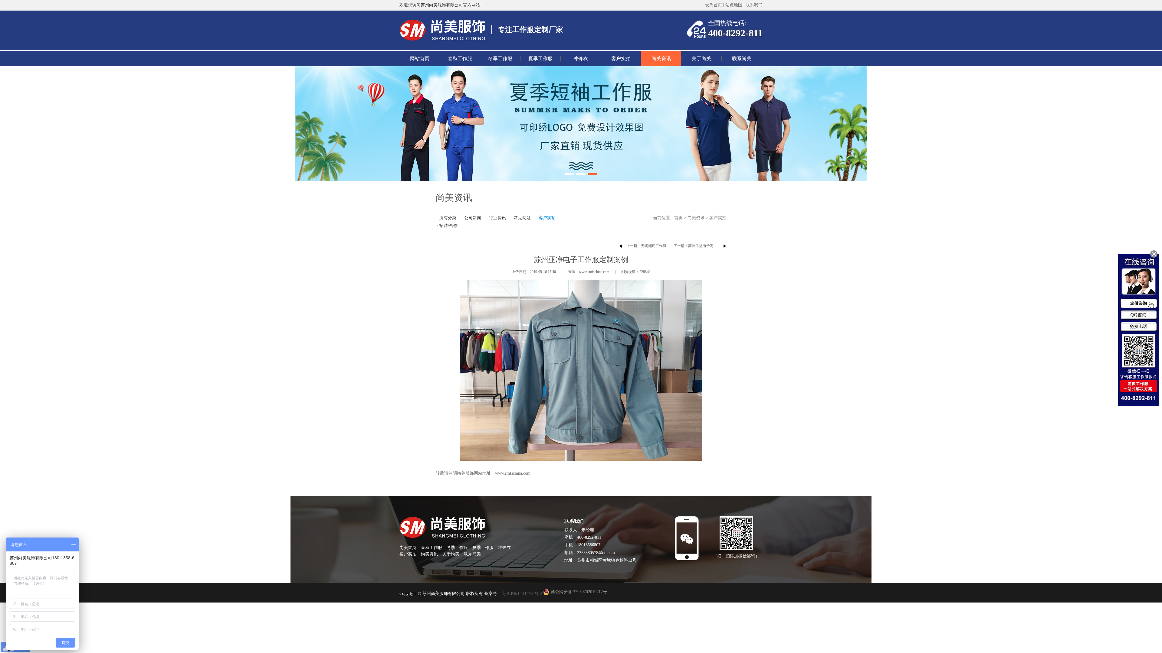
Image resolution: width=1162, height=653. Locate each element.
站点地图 (733, 5)
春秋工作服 (460, 58)
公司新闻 (472, 218)
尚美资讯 (661, 58)
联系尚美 (741, 58)
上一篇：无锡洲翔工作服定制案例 (653, 246)
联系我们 (754, 5)
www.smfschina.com (512, 473)
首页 (678, 218)
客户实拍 (621, 58)
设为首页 (713, 5)
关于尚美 (701, 58)
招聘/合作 (448, 225)
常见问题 (522, 218)
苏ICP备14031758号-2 (521, 593)
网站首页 (419, 58)
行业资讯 (497, 218)
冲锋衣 (580, 58)
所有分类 (447, 218)
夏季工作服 (540, 58)
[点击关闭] (1153, 254)
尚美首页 (407, 547)
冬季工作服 (500, 58)
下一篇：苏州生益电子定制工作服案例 (704, 246)
